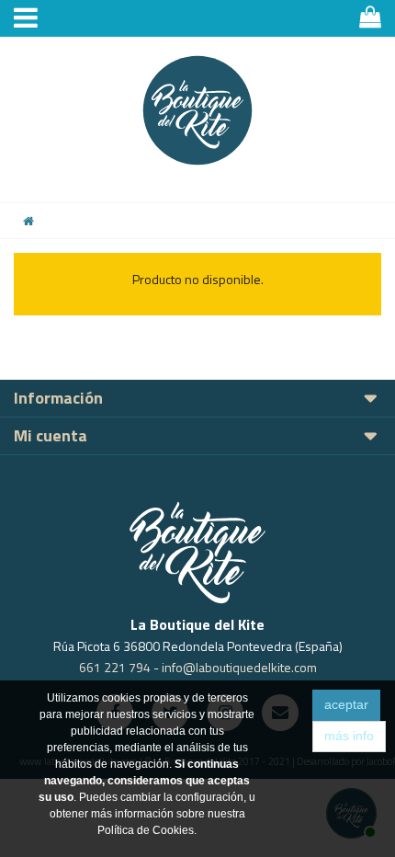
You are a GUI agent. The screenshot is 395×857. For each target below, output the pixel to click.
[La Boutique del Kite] (197, 110)
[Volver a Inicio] (28, 220)
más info (349, 735)
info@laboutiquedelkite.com (239, 667)
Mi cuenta (50, 435)
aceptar (346, 704)
